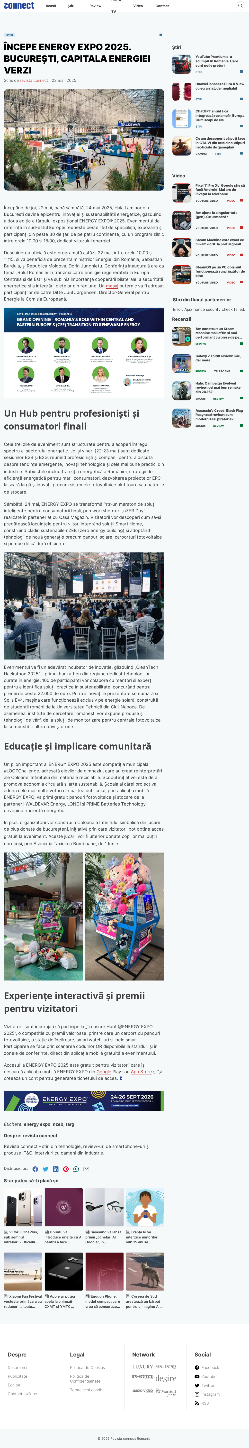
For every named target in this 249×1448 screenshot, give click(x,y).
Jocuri (200, 398)
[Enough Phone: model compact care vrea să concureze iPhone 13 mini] (104, 1271)
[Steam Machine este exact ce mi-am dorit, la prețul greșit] (182, 247)
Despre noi (17, 1367)
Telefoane (222, 371)
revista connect (34, 80)
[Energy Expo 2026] (84, 1109)
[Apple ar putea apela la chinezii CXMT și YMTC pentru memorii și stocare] (63, 1271)
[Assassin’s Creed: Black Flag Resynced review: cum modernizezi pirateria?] (182, 418)
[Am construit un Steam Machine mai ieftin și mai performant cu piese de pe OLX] (182, 336)
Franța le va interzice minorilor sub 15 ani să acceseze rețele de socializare (142, 1242)
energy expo (37, 1124)
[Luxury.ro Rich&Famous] (142, 1368)
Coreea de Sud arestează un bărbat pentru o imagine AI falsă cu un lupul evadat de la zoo (143, 1306)
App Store (141, 1071)
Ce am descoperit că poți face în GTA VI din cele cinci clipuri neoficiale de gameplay (220, 142)
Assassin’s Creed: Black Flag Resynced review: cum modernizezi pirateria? (219, 414)
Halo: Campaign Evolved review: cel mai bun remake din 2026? (218, 387)
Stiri (9, 35)
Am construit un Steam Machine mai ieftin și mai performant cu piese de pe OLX (217, 335)
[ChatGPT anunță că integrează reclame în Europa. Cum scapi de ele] (182, 118)
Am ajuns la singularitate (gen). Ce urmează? (216, 215)
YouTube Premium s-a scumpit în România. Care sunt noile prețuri (217, 61)
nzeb (58, 1124)
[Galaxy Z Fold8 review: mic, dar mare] (182, 363)
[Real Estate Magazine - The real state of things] (166, 1367)
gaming (201, 154)
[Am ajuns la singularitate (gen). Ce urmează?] (182, 220)
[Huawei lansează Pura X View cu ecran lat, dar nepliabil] (182, 91)
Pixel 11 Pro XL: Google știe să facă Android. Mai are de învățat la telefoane (220, 189)
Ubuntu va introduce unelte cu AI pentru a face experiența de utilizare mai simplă (63, 1242)
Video (138, 6)
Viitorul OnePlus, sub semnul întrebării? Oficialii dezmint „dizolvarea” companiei (21, 1242)
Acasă (51, 6)
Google (104, 1071)
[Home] (19, 4)
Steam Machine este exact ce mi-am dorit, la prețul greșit (220, 242)
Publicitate (17, 1376)
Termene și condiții (87, 1389)
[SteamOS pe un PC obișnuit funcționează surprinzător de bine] (182, 274)
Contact (162, 6)
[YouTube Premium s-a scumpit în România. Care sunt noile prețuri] (182, 64)
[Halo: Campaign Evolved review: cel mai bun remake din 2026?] (182, 391)
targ (70, 1124)
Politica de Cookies (87, 1367)
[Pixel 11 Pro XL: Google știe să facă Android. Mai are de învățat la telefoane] (182, 193)
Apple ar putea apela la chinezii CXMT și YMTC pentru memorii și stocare (59, 1306)
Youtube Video (207, 200)
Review (95, 6)
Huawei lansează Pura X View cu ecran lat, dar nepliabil (220, 86)
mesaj (112, 285)
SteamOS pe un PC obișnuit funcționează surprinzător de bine (220, 271)
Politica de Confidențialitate (85, 1379)
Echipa (14, 1385)
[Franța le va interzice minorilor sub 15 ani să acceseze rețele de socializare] (145, 1207)
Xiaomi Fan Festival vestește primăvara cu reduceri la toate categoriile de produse (23, 1306)
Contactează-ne (22, 1393)
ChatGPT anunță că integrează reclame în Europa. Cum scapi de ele (220, 115)
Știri (71, 6)
